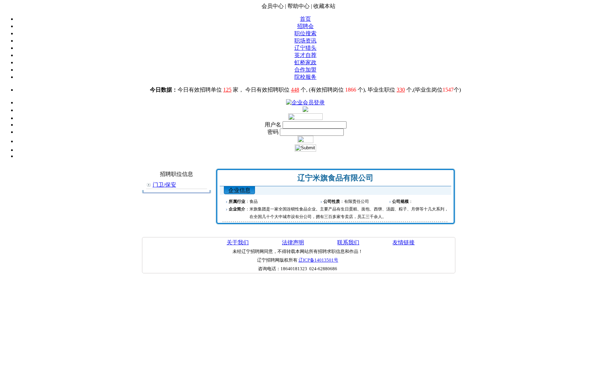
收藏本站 (324, 6)
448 (295, 90)
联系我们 (348, 242)
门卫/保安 (164, 185)
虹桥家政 (305, 62)
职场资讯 (305, 41)
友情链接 (403, 242)
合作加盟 (305, 70)
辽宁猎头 (305, 48)
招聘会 (305, 26)
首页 (305, 19)
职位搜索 (305, 33)
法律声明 (293, 242)
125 (227, 90)
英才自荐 (305, 55)
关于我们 (238, 242)
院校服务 (305, 77)
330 (401, 90)
